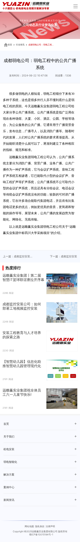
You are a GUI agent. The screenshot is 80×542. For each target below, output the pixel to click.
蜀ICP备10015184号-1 (41, 534)
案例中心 (8, 487)
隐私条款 (39, 526)
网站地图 (29, 526)
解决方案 (8, 474)
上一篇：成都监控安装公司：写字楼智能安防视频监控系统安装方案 (16, 257)
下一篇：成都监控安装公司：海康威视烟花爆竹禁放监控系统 (63, 257)
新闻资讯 (8, 500)
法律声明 (50, 526)
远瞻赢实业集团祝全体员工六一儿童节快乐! (22, 392)
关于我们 (8, 436)
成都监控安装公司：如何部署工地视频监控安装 (22, 306)
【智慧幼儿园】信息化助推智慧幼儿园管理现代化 (22, 364)
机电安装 (8, 449)
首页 (10, 45)
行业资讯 (20, 45)
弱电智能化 (10, 462)
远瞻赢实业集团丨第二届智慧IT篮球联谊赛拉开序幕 (23, 277)
